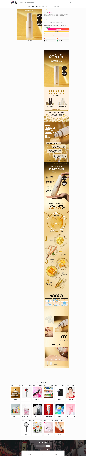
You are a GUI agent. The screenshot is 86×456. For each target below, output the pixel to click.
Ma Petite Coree (43, 442)
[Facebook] (28, 40)
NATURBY (45, 385)
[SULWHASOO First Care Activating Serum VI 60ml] (59, 427)
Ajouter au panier (58, 29)
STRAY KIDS (23, 385)
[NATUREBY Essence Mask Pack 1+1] (48, 392)
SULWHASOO (56, 420)
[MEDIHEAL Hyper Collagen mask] (26, 409)
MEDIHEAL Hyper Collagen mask (26, 416)
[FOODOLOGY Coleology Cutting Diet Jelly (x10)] (70, 392)
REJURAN (12, 385)
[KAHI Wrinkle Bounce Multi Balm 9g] (70, 409)
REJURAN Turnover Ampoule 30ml (37, 416)
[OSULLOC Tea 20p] (15, 409)
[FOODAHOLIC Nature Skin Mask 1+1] (37, 427)
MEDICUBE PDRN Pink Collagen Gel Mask (48, 434)
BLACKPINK (34, 385)
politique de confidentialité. (57, 452)
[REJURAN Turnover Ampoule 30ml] (37, 409)
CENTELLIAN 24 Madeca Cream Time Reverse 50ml (48, 416)
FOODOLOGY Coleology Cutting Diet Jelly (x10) (71, 399)
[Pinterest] (31, 40)
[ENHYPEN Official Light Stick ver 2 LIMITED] (26, 427)
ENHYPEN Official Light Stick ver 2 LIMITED (26, 434)
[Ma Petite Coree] (14, 2)
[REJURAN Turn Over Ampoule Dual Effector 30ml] (15, 392)
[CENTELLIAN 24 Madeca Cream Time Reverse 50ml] (48, 409)
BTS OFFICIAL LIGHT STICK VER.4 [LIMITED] (59, 399)
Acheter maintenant (56, 31)
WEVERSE (56, 385)
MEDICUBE (45, 420)
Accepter (43, 454)
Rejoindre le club (62, 35)
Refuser (56, 454)
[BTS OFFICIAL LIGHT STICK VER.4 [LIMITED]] (59, 392)
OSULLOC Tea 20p (15, 416)
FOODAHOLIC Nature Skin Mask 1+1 (37, 434)
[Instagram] (27, 40)
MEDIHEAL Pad (59, 416)
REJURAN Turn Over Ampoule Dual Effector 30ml (15, 399)
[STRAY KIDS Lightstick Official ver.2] (26, 392)
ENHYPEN (23, 420)
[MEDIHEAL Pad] (59, 409)
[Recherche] (70, 2)
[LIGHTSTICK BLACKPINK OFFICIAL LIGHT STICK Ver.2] (37, 392)
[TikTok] (30, 40)
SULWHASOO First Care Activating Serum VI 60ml (59, 434)
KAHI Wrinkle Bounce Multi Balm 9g (70, 416)
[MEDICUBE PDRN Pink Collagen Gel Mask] (48, 427)
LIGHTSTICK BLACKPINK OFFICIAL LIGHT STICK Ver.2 (37, 399)
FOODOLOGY (67, 385)
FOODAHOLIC (34, 420)
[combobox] (45, 2)
